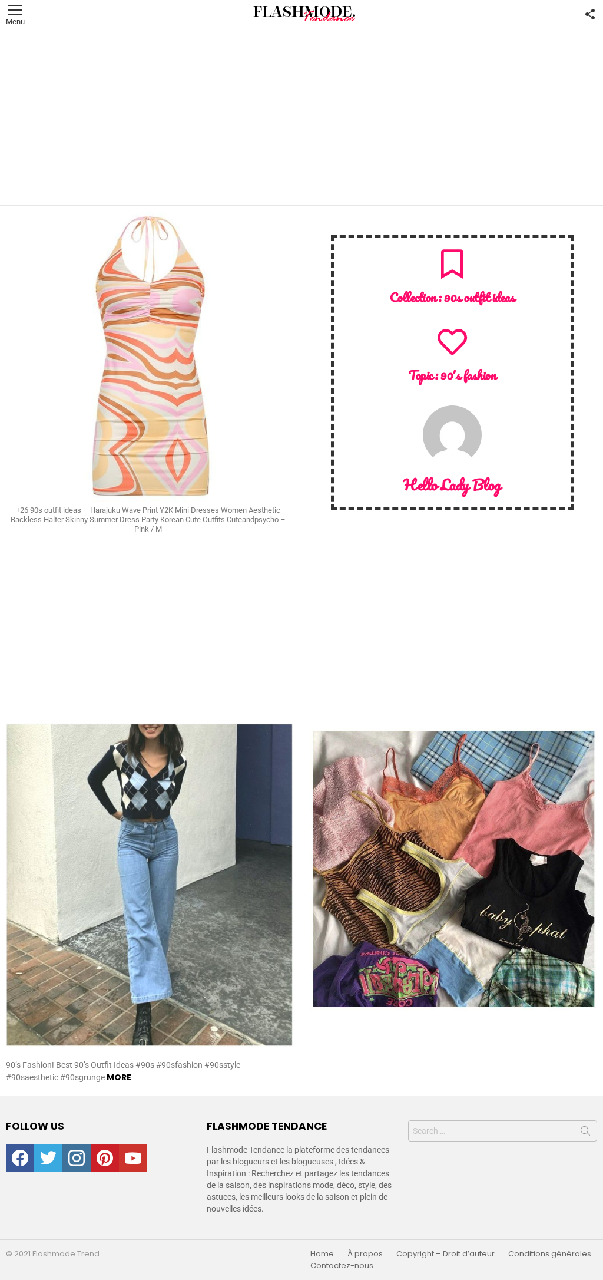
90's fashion (468, 374)
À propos (365, 1254)
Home (322, 1254)
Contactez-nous (341, 1266)
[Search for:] (502, 1131)
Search (585, 1133)
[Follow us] (590, 14)
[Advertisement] (301, 116)
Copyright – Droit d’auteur (445, 1254)
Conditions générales (549, 1254)
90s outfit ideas (479, 296)
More (119, 1077)
